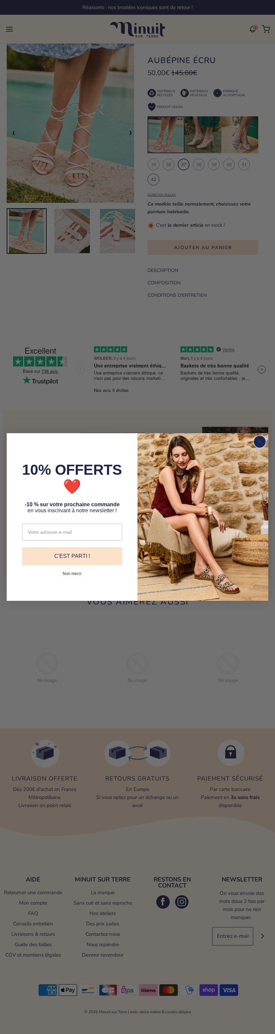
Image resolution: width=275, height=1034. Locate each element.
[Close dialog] (260, 442)
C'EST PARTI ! (72, 556)
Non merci (72, 573)
